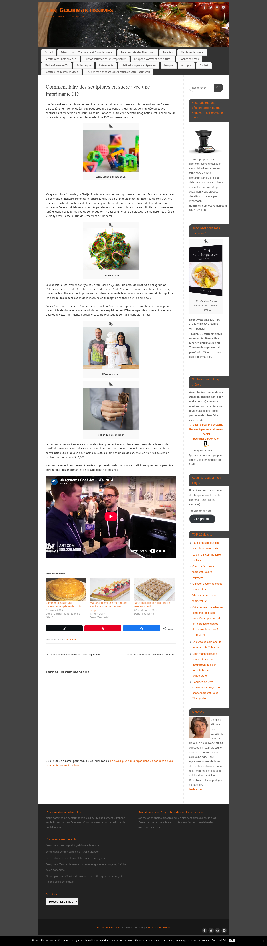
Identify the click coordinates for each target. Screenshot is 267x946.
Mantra (152, 927)
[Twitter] (210, 8)
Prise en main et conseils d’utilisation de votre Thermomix (118, 72)
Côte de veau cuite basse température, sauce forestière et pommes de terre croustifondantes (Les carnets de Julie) (207, 618)
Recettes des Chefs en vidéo (60, 59)
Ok (232, 940)
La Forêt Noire (200, 635)
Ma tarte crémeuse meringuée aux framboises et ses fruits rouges (108, 606)
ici (213, 352)
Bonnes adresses (189, 59)
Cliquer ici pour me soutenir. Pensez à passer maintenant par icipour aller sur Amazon (206, 431)
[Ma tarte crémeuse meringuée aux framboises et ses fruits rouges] (110, 589)
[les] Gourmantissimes (79, 9)
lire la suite (197, 789)
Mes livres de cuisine (192, 52)
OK (217, 87)
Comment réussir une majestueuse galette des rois (63, 604)
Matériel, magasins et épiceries (139, 65)
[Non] (262, 941)
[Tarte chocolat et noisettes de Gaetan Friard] (154, 589)
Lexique (168, 65)
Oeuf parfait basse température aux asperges (203, 572)
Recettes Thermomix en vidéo (61, 72)
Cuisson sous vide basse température (105, 59)
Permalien (71, 639)
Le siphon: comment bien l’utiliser (152, 59)
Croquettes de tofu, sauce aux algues (83, 858)
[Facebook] (204, 8)
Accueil (49, 52)
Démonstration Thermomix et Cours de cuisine (87, 52)
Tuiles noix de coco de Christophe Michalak (151, 654)
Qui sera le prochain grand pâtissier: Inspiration (73, 654)
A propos (186, 65)
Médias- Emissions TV (56, 65)
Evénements (106, 65)
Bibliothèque (83, 65)
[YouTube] (217, 8)
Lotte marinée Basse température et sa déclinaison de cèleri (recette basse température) (204, 664)
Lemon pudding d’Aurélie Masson (79, 845)
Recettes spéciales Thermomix (138, 52)
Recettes (168, 52)
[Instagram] (223, 8)
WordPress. (165, 927)
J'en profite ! (202, 519)
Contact (204, 65)
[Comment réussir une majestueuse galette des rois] (66, 589)
